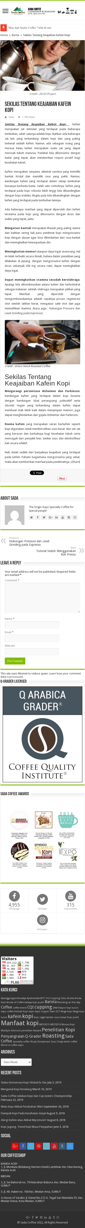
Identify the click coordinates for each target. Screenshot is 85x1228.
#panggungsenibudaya (13, 998)
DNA (55, 1007)
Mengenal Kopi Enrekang (16, 1089)
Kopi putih (73, 1017)
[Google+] (15, 1146)
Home (4, 35)
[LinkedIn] (46, 1146)
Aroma (70, 998)
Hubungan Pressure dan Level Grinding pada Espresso (29, 541)
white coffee (70, 1041)
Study (33, 1041)
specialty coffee (21, 1041)
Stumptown (43, 1041)
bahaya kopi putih (34, 1002)
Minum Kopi (68, 1024)
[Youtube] (54, 1146)
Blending (62, 1002)
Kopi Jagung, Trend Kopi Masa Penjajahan (27, 1126)
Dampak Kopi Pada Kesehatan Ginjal (23, 1113)
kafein (15, 1016)
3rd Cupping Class (56, 998)
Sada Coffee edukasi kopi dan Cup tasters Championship (36, 1096)
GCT (58, 1011)
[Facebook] (22, 1146)
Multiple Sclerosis (11, 1030)
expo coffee (7, 1011)
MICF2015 (44, 1024)
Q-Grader (33, 1036)
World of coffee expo (12, 1045)
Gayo (31, 1011)
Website (10, 645)
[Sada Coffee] (42, 10)
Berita (15, 35)
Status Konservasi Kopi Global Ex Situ (24, 1082)
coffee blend (20, 1007)
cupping (43, 1007)
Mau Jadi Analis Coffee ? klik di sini (29, 27)
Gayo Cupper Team (45, 1011)
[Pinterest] (38, 1146)
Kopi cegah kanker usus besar (50, 1017)
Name (9, 618)
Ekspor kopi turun (68, 1007)
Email (9, 632)
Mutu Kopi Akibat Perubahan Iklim (22, 1106)
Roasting (53, 1035)
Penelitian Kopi (58, 1029)
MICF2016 (55, 1024)
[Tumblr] (62, 1146)
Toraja (60, 1041)
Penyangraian (12, 1036)
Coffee (6, 1007)
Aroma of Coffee (15, 1002)
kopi (27, 1016)
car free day (74, 1002)
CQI (30, 1007)
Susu (53, 1041)
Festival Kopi (21, 1011)
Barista (51, 1002)
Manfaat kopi (20, 1023)
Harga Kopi (66, 1011)
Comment (12, 580)
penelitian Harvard (31, 1030)
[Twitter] (30, 1146)
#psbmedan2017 (36, 998)
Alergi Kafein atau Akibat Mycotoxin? (23, 1120)
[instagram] (69, 1146)
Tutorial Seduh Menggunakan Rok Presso (56, 551)
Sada (11, 117)
